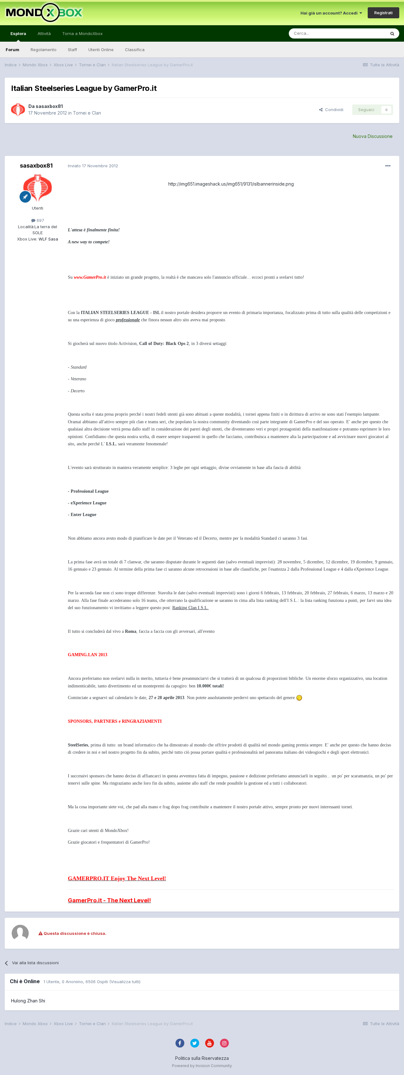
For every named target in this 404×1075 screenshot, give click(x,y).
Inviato (93, 165)
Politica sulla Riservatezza (202, 1058)
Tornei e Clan (87, 113)
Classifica (135, 49)
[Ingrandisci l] (299, 697)
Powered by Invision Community (202, 1065)
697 (39, 220)
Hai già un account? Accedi (329, 12)
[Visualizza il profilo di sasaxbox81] (18, 110)
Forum (12, 49)
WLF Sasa (47, 238)
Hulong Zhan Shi (28, 1000)
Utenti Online (101, 49)
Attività (44, 33)
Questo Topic (364, 33)
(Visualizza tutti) (124, 981)
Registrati (383, 12)
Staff (72, 49)
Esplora (18, 33)
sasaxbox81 (49, 106)
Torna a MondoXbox (82, 33)
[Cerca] (392, 33)
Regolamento (43, 49)
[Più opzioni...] (388, 166)
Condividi (333, 109)
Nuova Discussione (373, 136)
